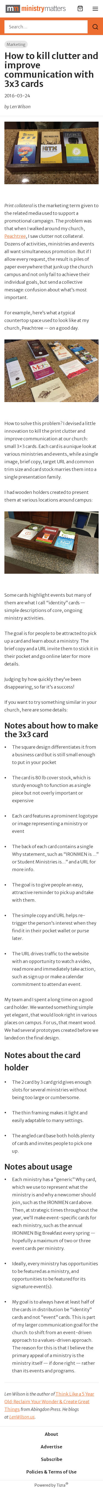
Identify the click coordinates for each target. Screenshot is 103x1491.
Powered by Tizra (51, 1485)
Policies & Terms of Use (51, 1472)
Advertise (51, 1446)
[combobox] (46, 26)
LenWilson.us (22, 1417)
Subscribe (51, 1459)
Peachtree (15, 236)
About (51, 1434)
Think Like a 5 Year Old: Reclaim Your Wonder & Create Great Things (49, 1401)
